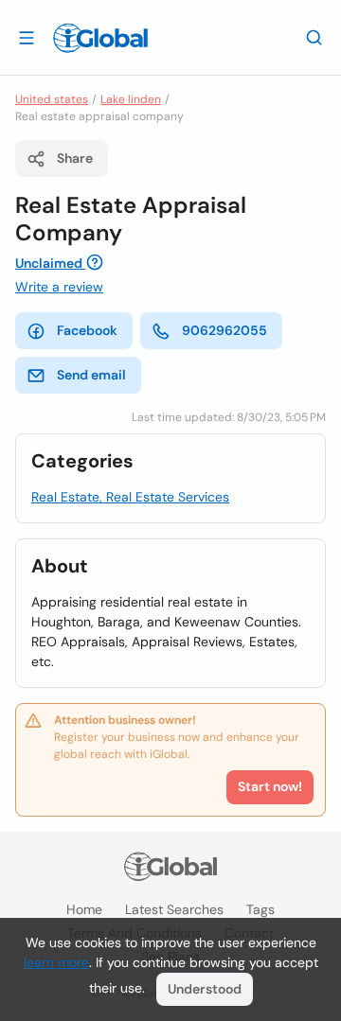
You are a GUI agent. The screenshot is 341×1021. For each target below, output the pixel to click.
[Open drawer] (26, 37)
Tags (260, 909)
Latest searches (174, 909)
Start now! (270, 786)
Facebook (87, 330)
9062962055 (224, 330)
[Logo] (100, 38)
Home (84, 909)
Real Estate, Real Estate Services (130, 496)
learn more (56, 962)
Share (75, 158)
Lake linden (130, 99)
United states (51, 99)
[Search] (314, 37)
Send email (91, 374)
